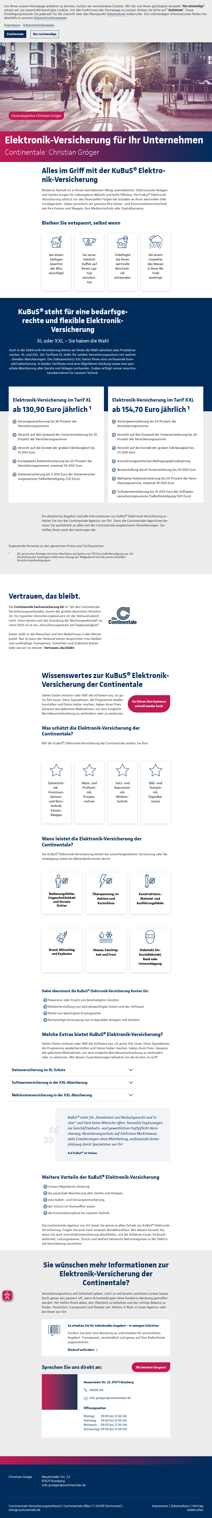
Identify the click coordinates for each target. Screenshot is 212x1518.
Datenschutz (116, 14)
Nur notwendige (44, 34)
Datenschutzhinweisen (50, 18)
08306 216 (96, 1390)
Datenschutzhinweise (38, 25)
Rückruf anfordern (81, 1350)
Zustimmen (15, 34)
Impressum (12, 25)
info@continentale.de (24, 1510)
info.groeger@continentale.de (110, 1398)
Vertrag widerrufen (195, 1508)
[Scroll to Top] (191, 746)
